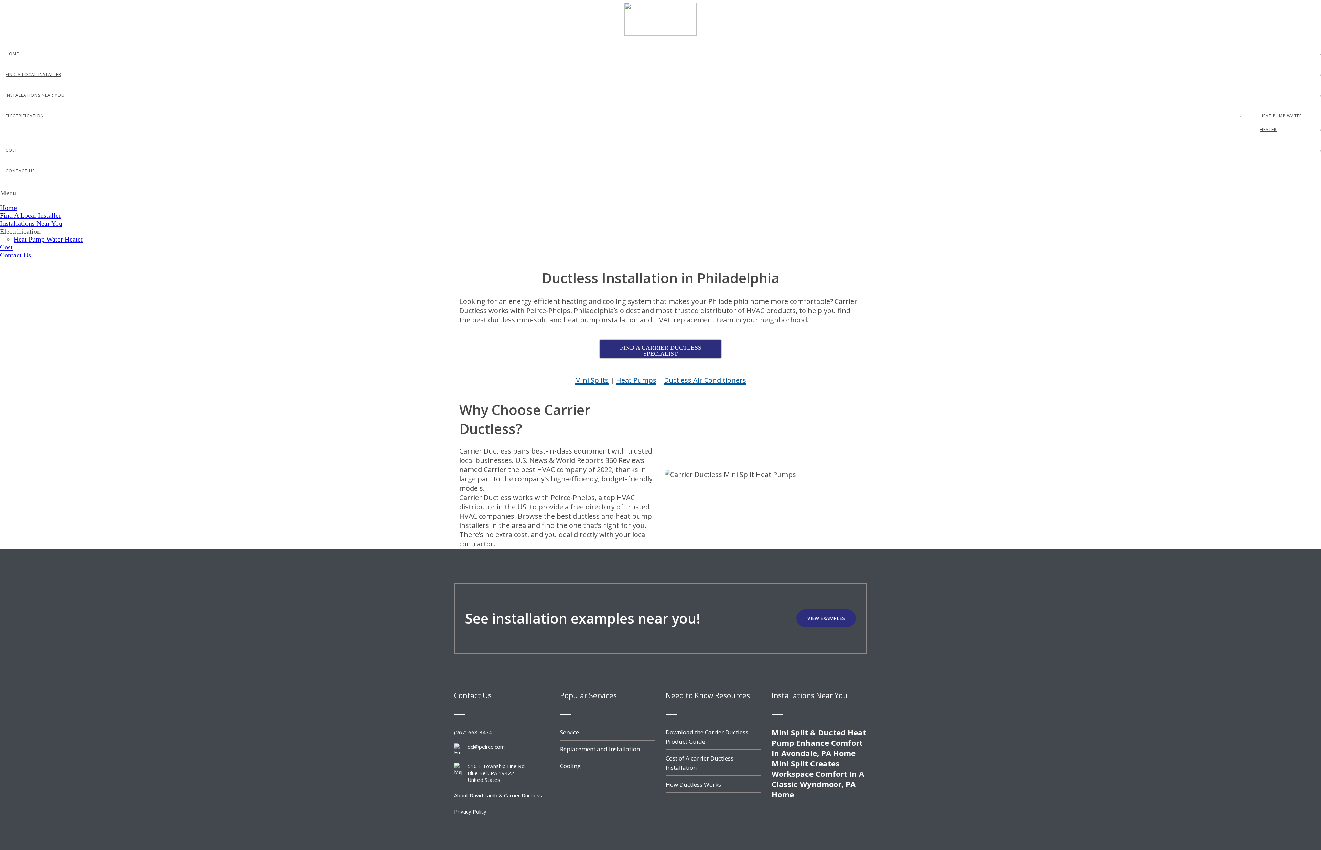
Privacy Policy (470, 811)
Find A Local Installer (33, 74)
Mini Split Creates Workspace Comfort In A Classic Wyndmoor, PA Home (818, 778)
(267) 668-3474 (473, 732)
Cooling (570, 766)
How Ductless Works (693, 784)
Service (569, 732)
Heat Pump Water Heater (1281, 122)
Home (12, 54)
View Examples (826, 618)
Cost (12, 150)
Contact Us (20, 171)
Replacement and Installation (600, 749)
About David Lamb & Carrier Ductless (498, 795)
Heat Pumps (636, 380)
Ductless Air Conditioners (705, 380)
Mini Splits (592, 380)
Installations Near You (35, 95)
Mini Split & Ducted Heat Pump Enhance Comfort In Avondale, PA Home (819, 742)
